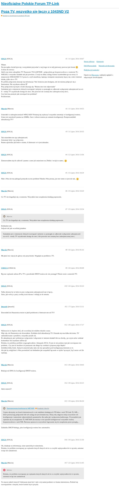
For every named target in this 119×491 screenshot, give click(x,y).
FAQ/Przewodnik (90, 66)
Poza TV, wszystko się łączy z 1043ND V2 (35, 11)
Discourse (95, 75)
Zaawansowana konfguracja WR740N (20, 408)
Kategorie (100, 61)
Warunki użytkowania (106, 66)
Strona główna (89, 61)
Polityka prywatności (91, 70)
